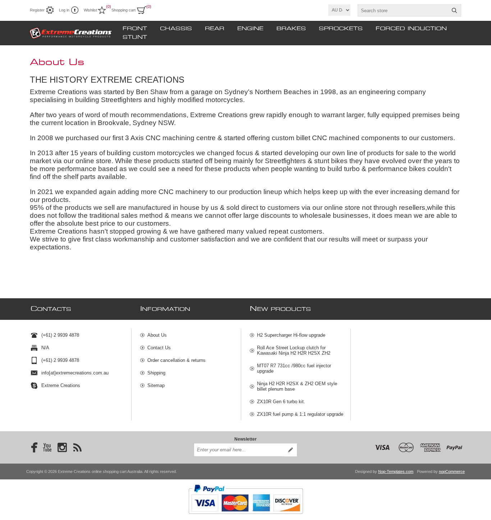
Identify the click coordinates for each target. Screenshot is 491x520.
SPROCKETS (341, 28)
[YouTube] (47, 447)
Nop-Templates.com (395, 471)
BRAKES (291, 28)
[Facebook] (32, 447)
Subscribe (290, 449)
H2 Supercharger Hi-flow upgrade (291, 335)
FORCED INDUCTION (411, 28)
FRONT (135, 28)
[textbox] (403, 10)
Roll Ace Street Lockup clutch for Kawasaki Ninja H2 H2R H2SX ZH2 (293, 350)
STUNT (135, 37)
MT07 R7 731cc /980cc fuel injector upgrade (294, 368)
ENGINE (250, 28)
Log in (64, 10)
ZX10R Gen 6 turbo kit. (281, 401)
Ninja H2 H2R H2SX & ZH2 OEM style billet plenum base (297, 386)
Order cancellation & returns (176, 360)
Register (37, 10)
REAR (214, 28)
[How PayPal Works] (245, 517)
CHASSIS (176, 28)
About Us (157, 335)
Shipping (156, 373)
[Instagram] (62, 447)
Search (454, 10)
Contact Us (159, 347)
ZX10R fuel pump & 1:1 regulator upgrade (300, 414)
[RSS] (77, 447)
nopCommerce (452, 471)
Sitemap (156, 385)
